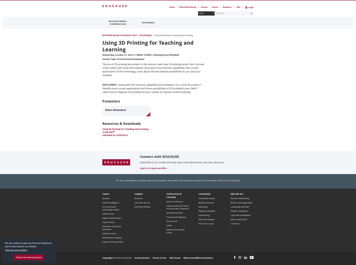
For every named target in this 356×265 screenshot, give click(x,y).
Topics (105, 194)
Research (138, 198)
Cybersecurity (108, 214)
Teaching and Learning (112, 237)
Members (227, 7)
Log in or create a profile (153, 168)
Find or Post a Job (206, 223)
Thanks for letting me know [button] (29, 257)
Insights (138, 194)
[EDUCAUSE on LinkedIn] (245, 257)
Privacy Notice (142, 258)
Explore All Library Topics (112, 242)
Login (251, 7)
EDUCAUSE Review (187, 7)
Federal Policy (108, 222)
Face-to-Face (171, 221)
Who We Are (237, 194)
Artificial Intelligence (110, 202)
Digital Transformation (111, 218)
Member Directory (206, 202)
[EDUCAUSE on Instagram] (239, 257)
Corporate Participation (240, 215)
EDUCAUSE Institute (174, 213)
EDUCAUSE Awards (207, 219)
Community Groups (207, 198)
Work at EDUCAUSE (239, 219)
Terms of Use (159, 258)
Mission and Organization (242, 202)
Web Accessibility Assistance (198, 258)
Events (215, 7)
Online (169, 225)
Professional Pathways (176, 217)
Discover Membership (240, 198)
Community (204, 194)
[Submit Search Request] (252, 13)
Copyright (107, 258)
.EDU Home (175, 258)
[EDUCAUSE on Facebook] (234, 257)
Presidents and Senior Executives (112, 228)
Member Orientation (239, 211)
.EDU (238, 7)
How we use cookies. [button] (16, 250)
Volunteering (204, 215)
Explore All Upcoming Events (175, 231)
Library (204, 7)
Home (172, 7)
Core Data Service (142, 202)
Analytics (106, 198)
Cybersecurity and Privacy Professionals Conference (177, 207)
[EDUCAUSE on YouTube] (252, 257)
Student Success (109, 233)
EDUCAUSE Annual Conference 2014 (118, 23)
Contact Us (235, 223)
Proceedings (148, 22)
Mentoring (203, 207)
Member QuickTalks (207, 211)
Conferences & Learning (174, 195)
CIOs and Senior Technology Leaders (110, 208)
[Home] (114, 6)
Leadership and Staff (240, 207)
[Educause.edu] (116, 162)
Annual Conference (174, 201)
